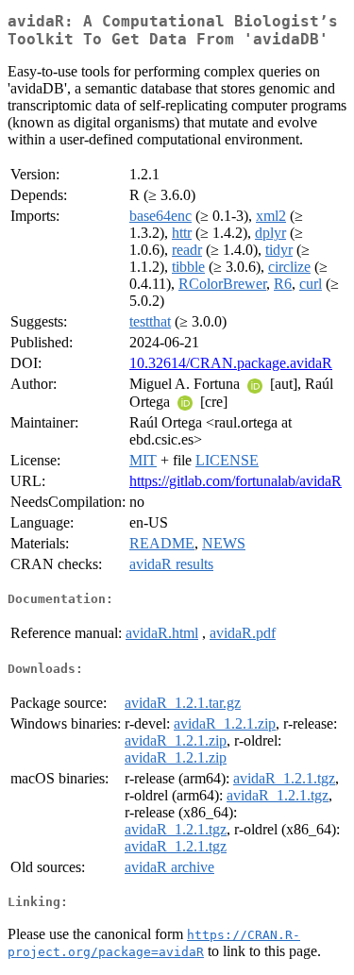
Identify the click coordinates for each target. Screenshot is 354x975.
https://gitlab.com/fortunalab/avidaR (235, 481)
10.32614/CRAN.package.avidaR (230, 363)
